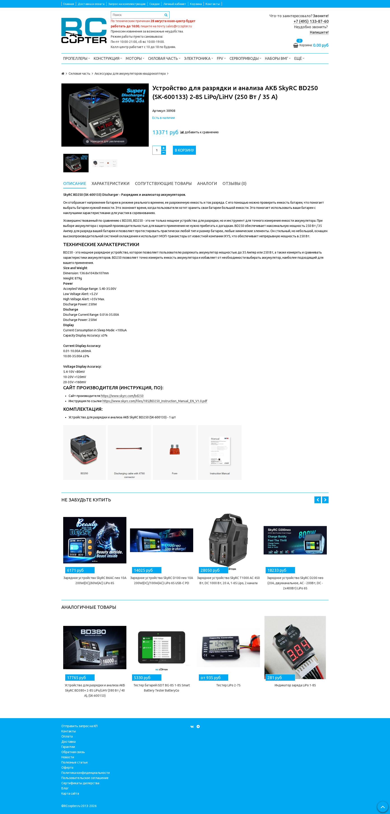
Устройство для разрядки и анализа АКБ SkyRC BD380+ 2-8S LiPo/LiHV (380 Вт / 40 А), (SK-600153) (95, 690)
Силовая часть (163, 58)
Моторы (134, 58)
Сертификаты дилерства (80, 783)
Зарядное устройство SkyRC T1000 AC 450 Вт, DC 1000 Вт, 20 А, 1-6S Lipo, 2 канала (228, 580)
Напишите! (319, 32)
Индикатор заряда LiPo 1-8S (295, 685)
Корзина (196, 3)
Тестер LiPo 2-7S (228, 685)
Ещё (298, 58)
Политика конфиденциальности (85, 773)
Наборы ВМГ (277, 58)
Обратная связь (73, 752)
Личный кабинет (174, 3)
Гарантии (68, 747)
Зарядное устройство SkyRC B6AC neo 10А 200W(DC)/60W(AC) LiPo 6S (94, 580)
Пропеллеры (75, 58)
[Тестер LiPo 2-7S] (228, 647)
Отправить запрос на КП (79, 726)
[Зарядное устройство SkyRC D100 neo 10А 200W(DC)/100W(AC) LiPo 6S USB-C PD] (161, 540)
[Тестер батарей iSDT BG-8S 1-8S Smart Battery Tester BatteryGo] (161, 647)
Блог (65, 788)
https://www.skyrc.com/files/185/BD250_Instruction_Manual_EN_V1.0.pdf (154, 401)
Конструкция (107, 58)
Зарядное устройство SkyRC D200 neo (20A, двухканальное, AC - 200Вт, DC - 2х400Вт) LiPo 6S (295, 583)
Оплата (67, 736)
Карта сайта (70, 793)
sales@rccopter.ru (179, 26)
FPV (220, 58)
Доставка (68, 741)
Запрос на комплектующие (127, 3)
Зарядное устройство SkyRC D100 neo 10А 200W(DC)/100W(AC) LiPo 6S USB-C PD (161, 580)
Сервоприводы (245, 58)
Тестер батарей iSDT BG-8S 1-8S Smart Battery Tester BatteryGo (161, 687)
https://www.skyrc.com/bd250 (122, 396)
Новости (67, 757)
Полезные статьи (74, 762)
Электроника (197, 58)
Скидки (154, 3)
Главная (68, 3)
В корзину (184, 150)
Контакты (213, 3)
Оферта (67, 767)
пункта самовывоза (147, 36)
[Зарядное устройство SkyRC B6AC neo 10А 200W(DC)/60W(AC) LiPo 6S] (94, 540)
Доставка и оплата (91, 3)
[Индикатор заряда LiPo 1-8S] (295, 647)
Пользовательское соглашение (85, 778)
